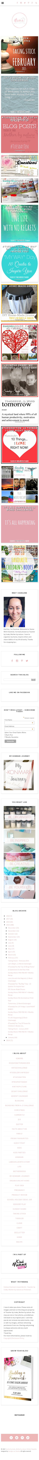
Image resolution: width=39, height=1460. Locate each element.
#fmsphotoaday (19, 1082)
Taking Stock (19, 1214)
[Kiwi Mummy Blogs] (19, 1269)
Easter (19, 1124)
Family (19, 1134)
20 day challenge (19, 1091)
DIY (19, 1119)
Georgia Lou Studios (14, 1451)
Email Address (19, 726)
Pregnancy (19, 1190)
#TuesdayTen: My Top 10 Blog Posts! (20, 118)
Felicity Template (32, 1449)
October (11, 934)
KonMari (19, 1157)
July (9, 943)
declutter (19, 1232)
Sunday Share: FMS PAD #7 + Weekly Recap (19, 327)
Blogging (19, 1101)
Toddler (19, 1218)
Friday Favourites (19, 1138)
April (10, 952)
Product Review (19, 1195)
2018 (8, 916)
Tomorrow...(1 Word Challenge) (20, 402)
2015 (8, 925)
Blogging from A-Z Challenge (19, 1105)
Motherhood (19, 1171)
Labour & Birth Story (19, 1162)
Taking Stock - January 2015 (18, 1029)
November (12, 931)
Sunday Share (19, 1209)
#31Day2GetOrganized (19, 1063)
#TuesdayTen (19, 1077)
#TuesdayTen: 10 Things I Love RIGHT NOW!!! (20, 429)
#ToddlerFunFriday (19, 1072)
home (19, 1237)
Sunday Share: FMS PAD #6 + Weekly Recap (19, 468)
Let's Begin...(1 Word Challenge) (19, 79)
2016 (8, 922)
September (12, 937)
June (10, 946)
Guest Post (19, 1143)
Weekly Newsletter (12, 737)
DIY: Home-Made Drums (20, 286)
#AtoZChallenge (19, 1068)
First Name (19, 720)
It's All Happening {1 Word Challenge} (19, 508)
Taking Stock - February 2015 (19, 39)
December (12, 928)
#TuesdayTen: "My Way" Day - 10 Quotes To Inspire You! (19, 249)
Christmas (19, 1110)
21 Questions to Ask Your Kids (19, 158)
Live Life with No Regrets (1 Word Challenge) (20, 209)
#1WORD (19, 1058)
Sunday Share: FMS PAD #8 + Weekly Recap (19, 181)
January (11, 1037)
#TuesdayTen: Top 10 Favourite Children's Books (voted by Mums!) (20, 549)
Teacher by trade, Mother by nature (16, 1449)
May (9, 949)
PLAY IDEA (19, 1185)
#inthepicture (19, 1086)
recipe (19, 1242)
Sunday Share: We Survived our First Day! (20, 366)
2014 (8, 1040)
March (10, 955)
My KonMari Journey (20, 1176)
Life (19, 1166)
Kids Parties (19, 1152)
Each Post (9, 735)
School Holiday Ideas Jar (19, 1200)
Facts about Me (19, 1129)
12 (24, 461)
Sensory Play (19, 1204)
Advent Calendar (19, 1096)
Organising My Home (19, 1181)
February (11, 958)
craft (19, 1228)
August (10, 940)
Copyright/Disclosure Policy (14, 1338)
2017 (8, 919)
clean (19, 1223)
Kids (19, 1148)
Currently (19, 1115)
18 (24, 111)
